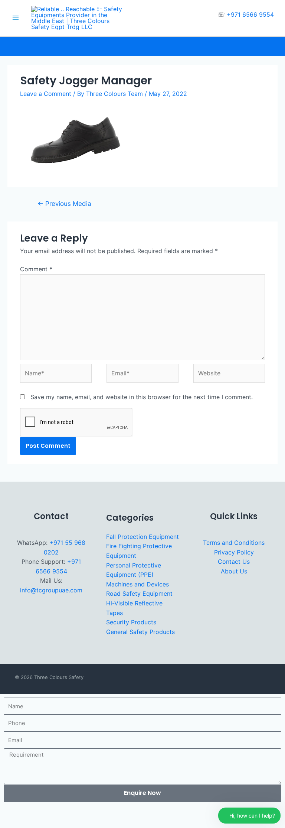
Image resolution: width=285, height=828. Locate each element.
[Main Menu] (15, 18)
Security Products (131, 622)
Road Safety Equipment (139, 593)
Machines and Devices (137, 584)
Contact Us (234, 561)
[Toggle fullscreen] (28, 812)
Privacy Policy (234, 552)
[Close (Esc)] (68, 812)
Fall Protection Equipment (142, 536)
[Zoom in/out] (9, 812)
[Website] (229, 374)
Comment (36, 269)
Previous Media (64, 203)
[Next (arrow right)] (28, 823)
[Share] (48, 812)
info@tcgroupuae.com (51, 590)
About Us (234, 571)
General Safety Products (140, 631)
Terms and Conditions (234, 542)
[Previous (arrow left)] (9, 823)
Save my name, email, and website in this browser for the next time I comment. (141, 397)
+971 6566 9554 (250, 14)
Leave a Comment (45, 93)
